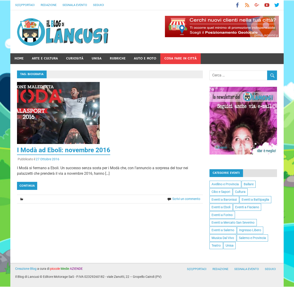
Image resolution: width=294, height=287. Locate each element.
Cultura (240, 192)
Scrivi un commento (186, 199)
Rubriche (118, 58)
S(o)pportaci (25, 5)
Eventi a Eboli (221, 207)
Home (19, 58)
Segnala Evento (74, 5)
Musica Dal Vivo (223, 238)
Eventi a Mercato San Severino (233, 222)
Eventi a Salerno (223, 230)
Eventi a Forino (222, 215)
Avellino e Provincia (225, 184)
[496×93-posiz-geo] (222, 36)
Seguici (98, 5)
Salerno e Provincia (252, 238)
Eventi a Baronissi (224, 199)
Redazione (49, 5)
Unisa (97, 58)
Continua (27, 186)
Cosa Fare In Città (180, 58)
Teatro (216, 245)
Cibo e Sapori (221, 192)
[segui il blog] (243, 153)
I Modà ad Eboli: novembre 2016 (63, 150)
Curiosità (74, 58)
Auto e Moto (145, 58)
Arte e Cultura (45, 58)
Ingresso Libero (250, 230)
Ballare (249, 184)
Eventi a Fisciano (247, 207)
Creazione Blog (26, 268)
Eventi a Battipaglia (255, 199)
